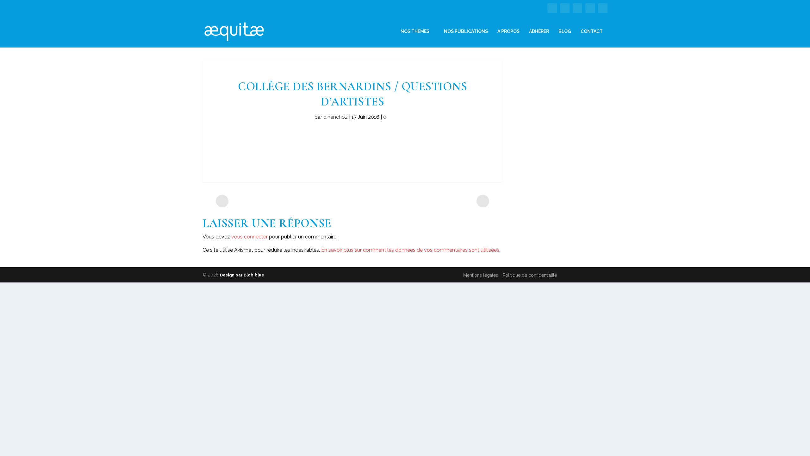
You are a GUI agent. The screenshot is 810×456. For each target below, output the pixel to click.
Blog (564, 31)
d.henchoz (335, 117)
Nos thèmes (415, 31)
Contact (592, 31)
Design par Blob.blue (242, 275)
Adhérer (539, 31)
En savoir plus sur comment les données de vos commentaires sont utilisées (410, 250)
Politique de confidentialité (530, 275)
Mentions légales (480, 275)
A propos (508, 31)
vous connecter (249, 237)
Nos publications (466, 31)
